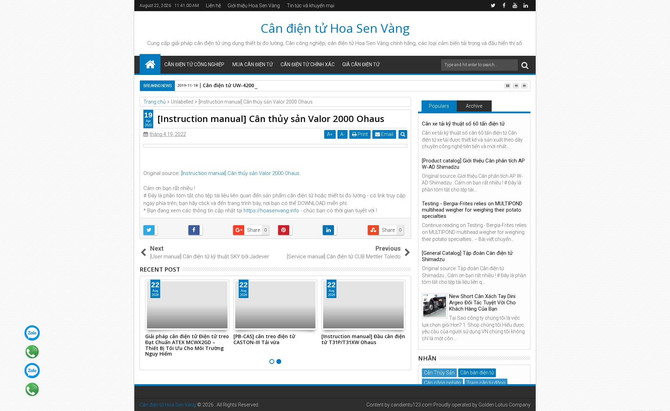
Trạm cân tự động (486, 383)
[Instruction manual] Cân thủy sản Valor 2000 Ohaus (240, 173)
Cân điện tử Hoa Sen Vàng (335, 28)
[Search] (524, 65)
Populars (439, 106)
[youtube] (515, 5)
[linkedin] (525, 5)
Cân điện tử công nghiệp (194, 64)
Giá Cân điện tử (361, 64)
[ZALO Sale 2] (32, 370)
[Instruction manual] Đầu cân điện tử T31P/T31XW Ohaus (363, 339)
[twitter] (493, 5)
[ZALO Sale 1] (32, 333)
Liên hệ (213, 5)
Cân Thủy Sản (439, 372)
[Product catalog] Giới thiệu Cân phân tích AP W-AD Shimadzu (473, 164)
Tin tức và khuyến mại (310, 5)
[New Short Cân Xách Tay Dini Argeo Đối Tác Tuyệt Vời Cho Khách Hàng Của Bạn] (434, 306)
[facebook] (504, 5)
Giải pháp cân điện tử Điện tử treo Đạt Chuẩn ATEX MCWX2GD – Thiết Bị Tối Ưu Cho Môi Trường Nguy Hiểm (187, 345)
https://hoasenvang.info (271, 210)
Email (386, 134)
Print (362, 134)
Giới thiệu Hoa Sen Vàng (254, 5)
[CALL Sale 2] (32, 389)
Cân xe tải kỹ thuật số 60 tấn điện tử (463, 124)
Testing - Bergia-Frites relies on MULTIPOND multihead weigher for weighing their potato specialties (472, 209)
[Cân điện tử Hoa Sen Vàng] (150, 64)
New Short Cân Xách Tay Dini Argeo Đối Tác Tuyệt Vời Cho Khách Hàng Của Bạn (482, 302)
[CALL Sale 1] (32, 351)
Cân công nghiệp (442, 383)
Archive (474, 106)
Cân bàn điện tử (477, 372)
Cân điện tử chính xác (308, 64)
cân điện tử (207, 43)
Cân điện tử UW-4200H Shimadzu (243, 85)
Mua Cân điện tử (252, 64)
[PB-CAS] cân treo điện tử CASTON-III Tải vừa (264, 339)
